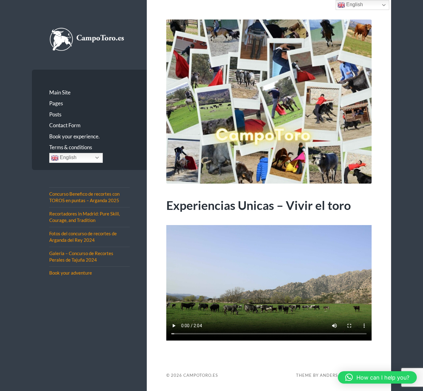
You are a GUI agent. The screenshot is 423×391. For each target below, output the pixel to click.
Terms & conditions (70, 147)
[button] (377, 377)
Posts (55, 114)
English (67, 157)
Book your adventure (70, 273)
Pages (56, 103)
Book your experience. (74, 136)
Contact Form (65, 125)
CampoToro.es (200, 375)
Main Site (60, 92)
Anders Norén (337, 375)
